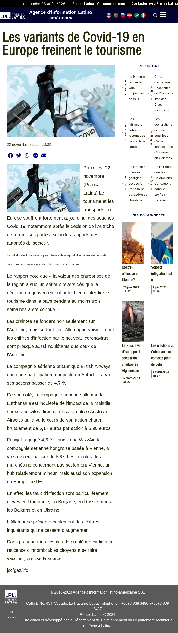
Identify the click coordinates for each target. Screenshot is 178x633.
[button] (155, 15)
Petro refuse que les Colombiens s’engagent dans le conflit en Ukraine (163, 183)
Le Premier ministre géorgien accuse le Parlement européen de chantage (138, 183)
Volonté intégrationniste (161, 273)
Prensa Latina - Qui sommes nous (98, 4)
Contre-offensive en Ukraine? (130, 273)
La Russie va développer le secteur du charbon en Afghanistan (131, 358)
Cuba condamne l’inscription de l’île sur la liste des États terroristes (163, 93)
